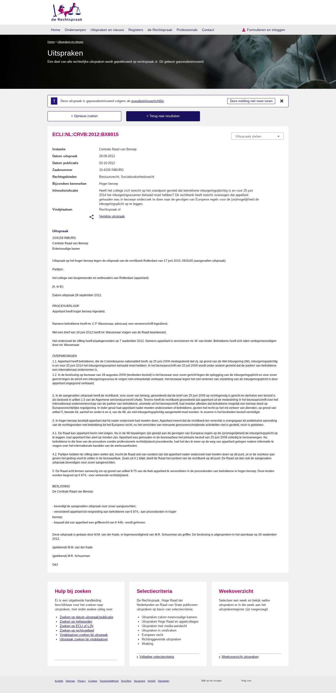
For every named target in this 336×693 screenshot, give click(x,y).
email (232, 680)
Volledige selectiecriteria (156, 657)
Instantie (58, 149)
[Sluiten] (282, 101)
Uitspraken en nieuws (107, 30)
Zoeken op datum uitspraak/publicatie (86, 617)
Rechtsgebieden (64, 177)
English (59, 680)
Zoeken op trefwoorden (76, 621)
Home (55, 30)
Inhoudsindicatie (65, 190)
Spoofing (126, 680)
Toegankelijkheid (109, 680)
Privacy (81, 680)
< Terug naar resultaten (163, 116)
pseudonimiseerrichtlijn (147, 101)
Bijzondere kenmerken (69, 183)
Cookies (92, 680)
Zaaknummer (62, 170)
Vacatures (139, 680)
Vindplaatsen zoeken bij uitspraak (84, 635)
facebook (261, 680)
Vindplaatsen (62, 209)
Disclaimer (163, 680)
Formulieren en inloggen (266, 30)
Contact (208, 30)
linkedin (274, 680)
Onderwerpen (75, 30)
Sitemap (70, 680)
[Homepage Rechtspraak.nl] (65, 11)
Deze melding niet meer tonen (251, 101)
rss (226, 680)
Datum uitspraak (64, 156)
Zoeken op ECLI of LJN (76, 626)
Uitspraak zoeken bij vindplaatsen (84, 639)
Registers (135, 30)
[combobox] (257, 136)
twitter (255, 680)
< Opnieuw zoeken (84, 116)
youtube (281, 680)
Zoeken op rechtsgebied (77, 630)
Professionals (187, 30)
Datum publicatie (65, 163)
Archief (151, 680)
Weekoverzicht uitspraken (240, 657)
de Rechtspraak (160, 30)
